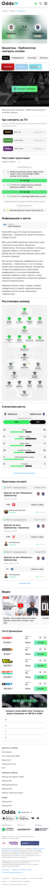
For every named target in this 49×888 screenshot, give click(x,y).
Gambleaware (30, 843)
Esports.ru (24, 829)
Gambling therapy (13, 843)
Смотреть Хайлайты (7, 67)
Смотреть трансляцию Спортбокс (21, 67)
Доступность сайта (36, 878)
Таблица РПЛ (7, 781)
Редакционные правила (20, 878)
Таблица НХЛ (7, 806)
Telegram (38, 818)
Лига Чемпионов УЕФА (11, 756)
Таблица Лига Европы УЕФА (13, 777)
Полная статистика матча (24, 473)
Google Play (22, 818)
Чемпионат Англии (9, 764)
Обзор (5, 58)
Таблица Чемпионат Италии (12, 793)
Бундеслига (6, 760)
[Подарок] (36, 3)
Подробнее (24, 41)
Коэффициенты (18, 58)
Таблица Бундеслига (9, 785)
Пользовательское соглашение (19, 881)
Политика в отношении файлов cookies (15, 884)
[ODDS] (10, 3)
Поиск (40, 3)
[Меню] (45, 3)
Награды (41, 829)
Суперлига (21, 11)
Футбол (12, 11)
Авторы (4, 881)
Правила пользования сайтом (22, 870)
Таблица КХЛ (7, 802)
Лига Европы (7, 752)
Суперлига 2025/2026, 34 (24, 18)
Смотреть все (24, 583)
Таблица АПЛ (7, 789)
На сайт (40, 643)
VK (33, 818)
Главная (5, 11)
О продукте (5, 878)
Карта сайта (5, 870)
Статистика (31, 58)
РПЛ (3, 768)
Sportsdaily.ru (8, 829)
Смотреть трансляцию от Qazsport (35, 67)
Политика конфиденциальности (12, 872)
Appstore (8, 818)
